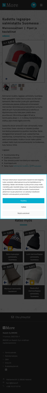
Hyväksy (24, 200)
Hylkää (23, 207)
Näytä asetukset (23, 213)
